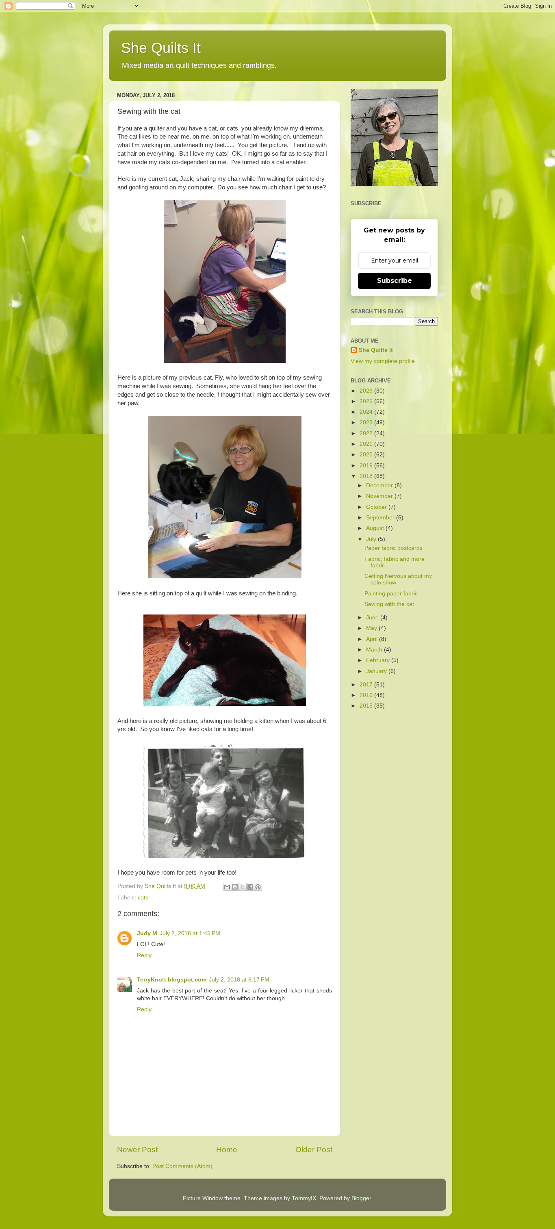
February (378, 660)
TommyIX (304, 1198)
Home (226, 1149)
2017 (367, 685)
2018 (367, 476)
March (375, 650)
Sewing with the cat (389, 604)
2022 (367, 433)
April (372, 639)
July (372, 539)
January (377, 671)
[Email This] (227, 887)
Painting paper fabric (391, 594)
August (376, 528)
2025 (367, 401)
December (380, 485)
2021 (367, 444)
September (381, 518)
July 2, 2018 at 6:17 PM (239, 980)
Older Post (313, 1149)
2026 (367, 391)
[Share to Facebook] (250, 887)
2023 (367, 422)
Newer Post (137, 1149)
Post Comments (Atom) (182, 1166)
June (373, 617)
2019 (367, 466)
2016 (367, 695)
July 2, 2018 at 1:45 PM (190, 933)
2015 (367, 706)
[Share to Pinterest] (258, 887)
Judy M (147, 933)
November (380, 496)
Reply (144, 955)
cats (143, 898)
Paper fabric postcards (393, 548)
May (372, 628)
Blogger (361, 1198)
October (377, 507)
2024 (367, 412)
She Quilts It (161, 47)
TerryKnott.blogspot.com (171, 980)
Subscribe (394, 280)
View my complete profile (383, 361)
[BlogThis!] (235, 887)
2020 (367, 455)
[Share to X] (242, 887)
